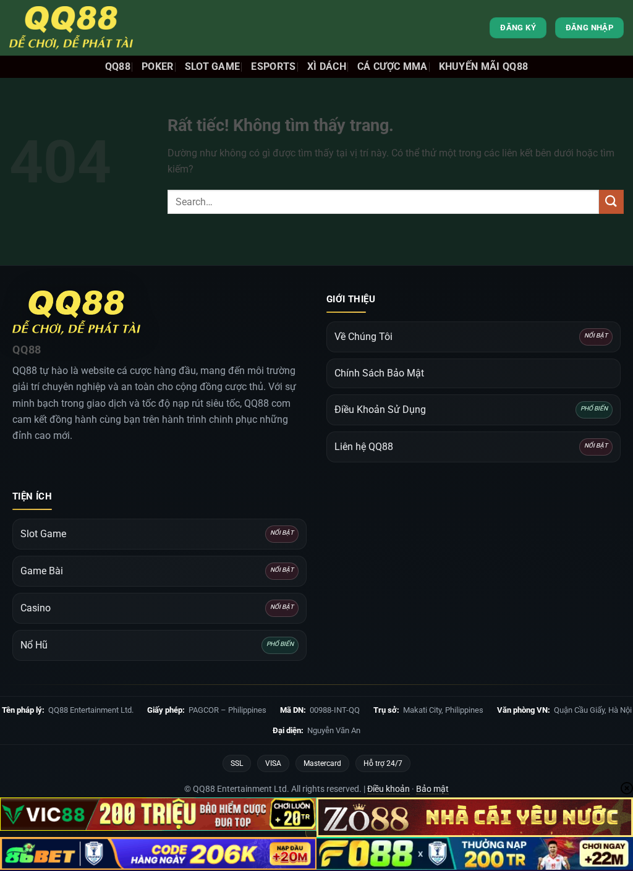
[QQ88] (71, 27)
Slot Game (212, 66)
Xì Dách (326, 66)
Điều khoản (388, 789)
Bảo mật (432, 789)
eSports (273, 66)
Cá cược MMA (392, 66)
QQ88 (117, 66)
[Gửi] (611, 202)
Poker (158, 66)
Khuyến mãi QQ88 (484, 66)
